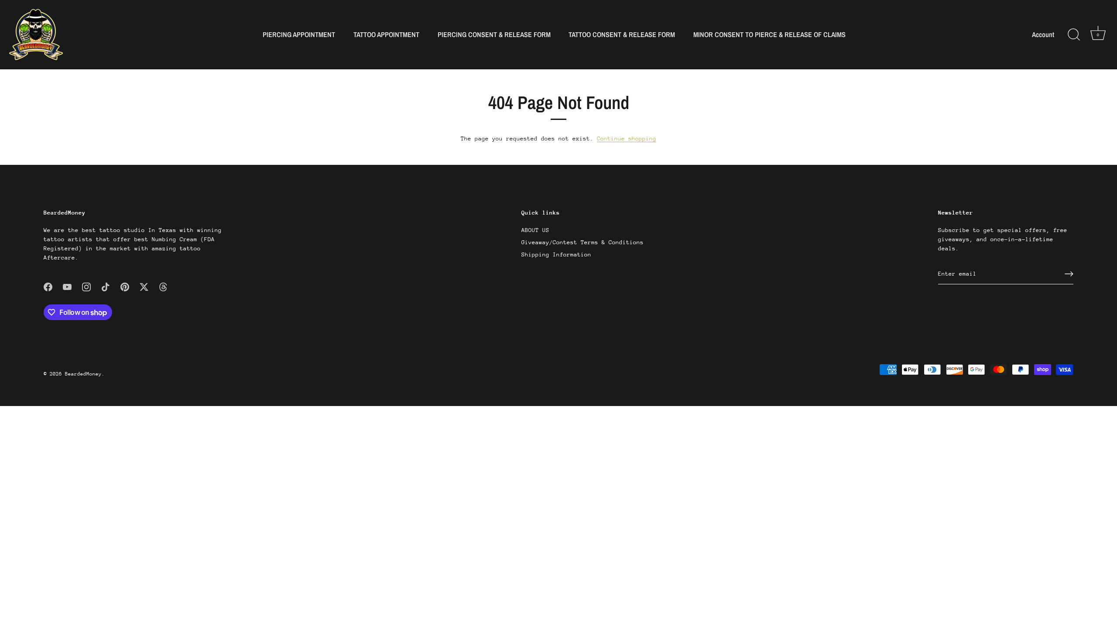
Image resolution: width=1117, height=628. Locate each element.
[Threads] (163, 286)
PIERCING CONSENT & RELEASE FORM (494, 34)
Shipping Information (556, 254)
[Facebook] (48, 286)
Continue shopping (626, 138)
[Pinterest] (124, 286)
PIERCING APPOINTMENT (299, 34)
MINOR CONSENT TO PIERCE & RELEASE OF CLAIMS (769, 34)
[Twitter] (144, 286)
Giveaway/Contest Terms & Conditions (582, 242)
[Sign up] (1069, 274)
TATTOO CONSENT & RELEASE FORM (622, 34)
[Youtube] (67, 286)
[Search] (1073, 34)
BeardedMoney (83, 374)
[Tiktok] (105, 286)
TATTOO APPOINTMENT (386, 34)
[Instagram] (86, 286)
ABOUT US (535, 230)
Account (1043, 34)
